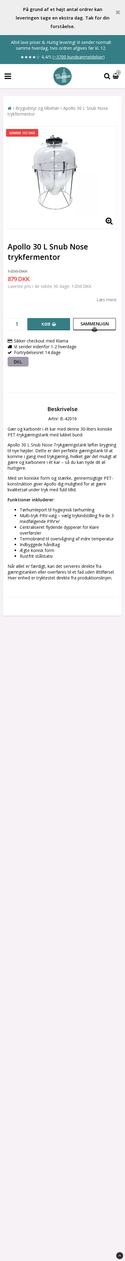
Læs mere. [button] (106, 300)
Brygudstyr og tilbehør (37, 108)
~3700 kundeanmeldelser (78, 57)
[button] (116, 76)
